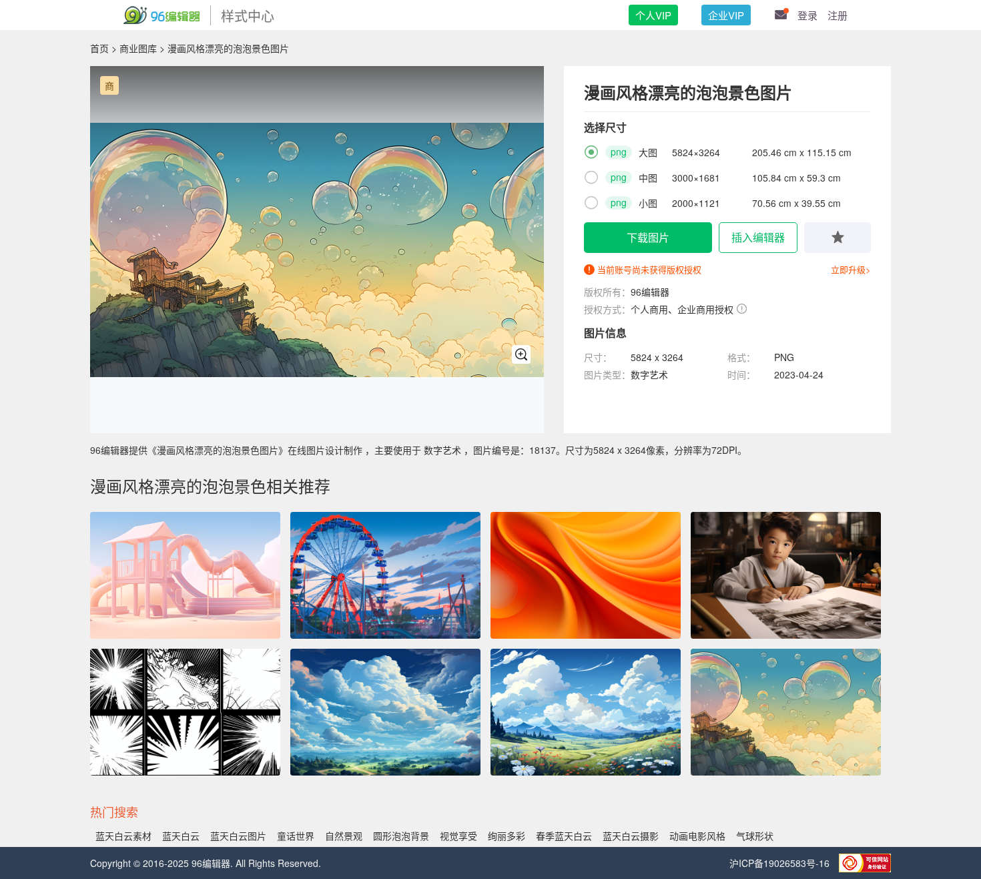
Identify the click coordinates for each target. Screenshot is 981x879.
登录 (807, 15)
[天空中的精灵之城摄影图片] (385, 712)
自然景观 (343, 835)
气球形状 (754, 835)
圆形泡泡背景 (401, 835)
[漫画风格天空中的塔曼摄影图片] (585, 712)
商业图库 (138, 48)
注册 (838, 15)
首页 (99, 48)
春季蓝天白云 (564, 835)
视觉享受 (458, 835)
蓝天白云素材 (123, 835)
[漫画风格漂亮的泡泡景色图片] (786, 712)
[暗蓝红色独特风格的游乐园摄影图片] (385, 575)
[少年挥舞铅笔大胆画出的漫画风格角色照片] (786, 575)
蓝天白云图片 (238, 835)
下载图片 (648, 237)
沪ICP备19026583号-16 (780, 863)
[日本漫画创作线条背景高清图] (185, 712)
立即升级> (851, 269)
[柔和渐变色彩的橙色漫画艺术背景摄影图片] (585, 575)
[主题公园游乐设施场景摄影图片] (185, 575)
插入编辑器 (758, 237)
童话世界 (295, 835)
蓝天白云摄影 (631, 835)
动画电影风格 (697, 835)
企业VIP (726, 15)
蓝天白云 (181, 835)
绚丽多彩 (506, 835)
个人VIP (653, 15)
